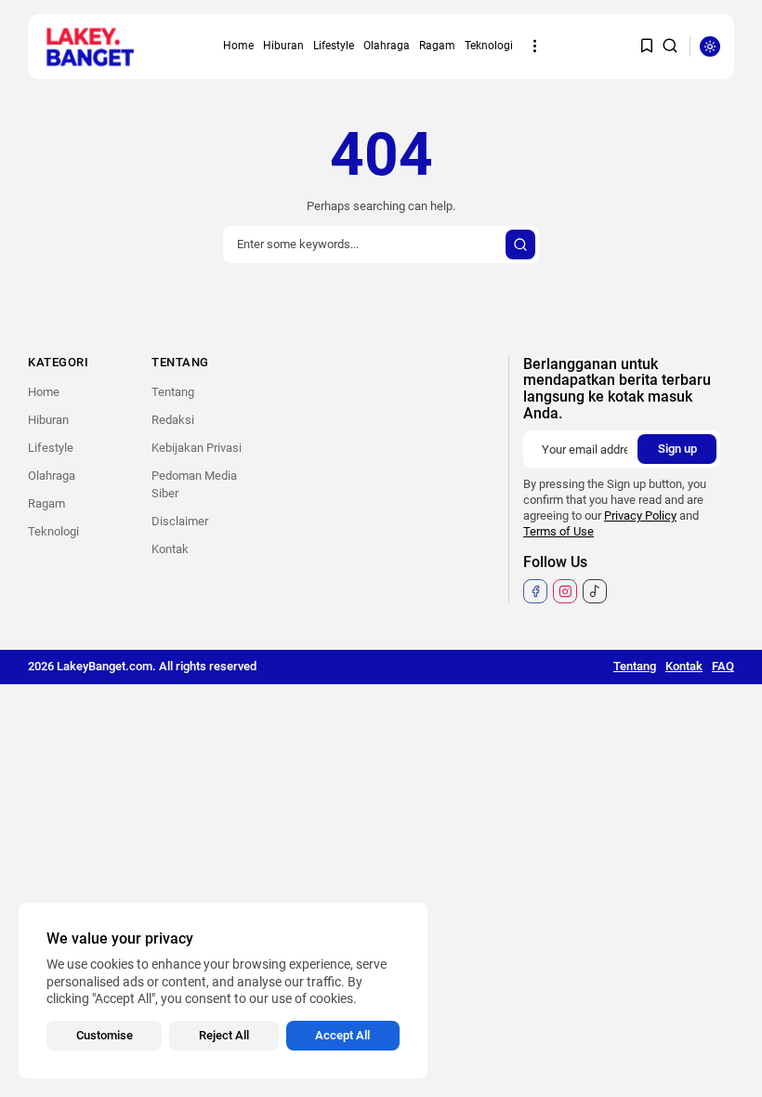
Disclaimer (179, 521)
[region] (223, 990)
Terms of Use (558, 531)
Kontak (170, 549)
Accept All (342, 1035)
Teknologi (489, 45)
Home (238, 45)
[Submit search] (520, 244)
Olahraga (386, 45)
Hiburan (283, 45)
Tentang (172, 392)
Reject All (224, 1035)
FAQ (723, 666)
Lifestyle (333, 45)
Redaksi (172, 420)
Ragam (437, 45)
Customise (104, 1035)
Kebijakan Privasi (196, 448)
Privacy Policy (640, 515)
